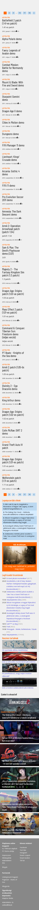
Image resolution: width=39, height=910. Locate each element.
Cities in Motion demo (13, 122)
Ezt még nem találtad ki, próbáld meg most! (20, 567)
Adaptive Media (7, 898)
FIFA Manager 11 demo (13, 145)
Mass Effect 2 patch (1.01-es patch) (12, 310)
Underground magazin (10, 877)
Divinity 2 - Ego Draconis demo (10, 387)
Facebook (23, 847)
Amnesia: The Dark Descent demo (11, 212)
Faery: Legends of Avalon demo (11, 51)
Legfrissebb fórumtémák (12, 575)
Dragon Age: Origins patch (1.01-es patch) (12, 460)
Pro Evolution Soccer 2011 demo (12, 198)
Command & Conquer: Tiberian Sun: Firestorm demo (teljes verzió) (13, 332)
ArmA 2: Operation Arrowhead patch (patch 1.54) (11, 229)
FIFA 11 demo (8, 185)
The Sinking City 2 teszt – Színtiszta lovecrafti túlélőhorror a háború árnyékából (18, 513)
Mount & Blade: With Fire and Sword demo (13, 83)
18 (29, 13)
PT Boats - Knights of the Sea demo (13, 354)
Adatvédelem (6, 860)
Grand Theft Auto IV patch (12, 446)
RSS (3, 863)
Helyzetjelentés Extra (13, 600)
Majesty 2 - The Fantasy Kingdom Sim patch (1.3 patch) (13, 272)
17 (24, 13)
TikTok (22, 860)
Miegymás (6, 886)
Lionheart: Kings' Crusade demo (10, 158)
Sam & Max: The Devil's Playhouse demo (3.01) (11, 250)
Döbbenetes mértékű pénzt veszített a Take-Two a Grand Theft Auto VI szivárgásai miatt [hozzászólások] (20, 594)
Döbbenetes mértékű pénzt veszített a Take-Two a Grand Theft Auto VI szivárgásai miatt (18, 536)
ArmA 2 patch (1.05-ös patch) (13, 368)
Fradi (8, 627)
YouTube (23, 850)
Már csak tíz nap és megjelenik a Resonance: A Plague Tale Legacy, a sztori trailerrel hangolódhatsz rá (18, 506)
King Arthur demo (11, 400)
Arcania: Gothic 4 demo (11, 172)
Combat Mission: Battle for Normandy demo (12, 68)
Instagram (23, 853)
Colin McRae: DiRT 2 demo (12, 431)
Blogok (4, 867)
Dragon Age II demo (12, 111)
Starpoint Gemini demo (10, 98)
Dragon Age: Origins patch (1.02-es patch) (13, 413)
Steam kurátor (25, 858)
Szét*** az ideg (12, 624)
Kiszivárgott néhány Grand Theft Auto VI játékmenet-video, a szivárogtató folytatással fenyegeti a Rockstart (19, 528)
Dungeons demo (10, 134)
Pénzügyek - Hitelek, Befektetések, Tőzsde (21, 629)
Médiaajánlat (6, 858)
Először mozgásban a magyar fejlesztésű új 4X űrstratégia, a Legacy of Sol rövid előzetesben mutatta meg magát (18, 520)
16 (19, 13)
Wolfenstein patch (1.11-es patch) (11, 479)
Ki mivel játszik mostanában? (16, 578)
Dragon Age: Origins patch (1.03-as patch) (13, 292)
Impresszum (6, 855)
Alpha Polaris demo (12, 39)
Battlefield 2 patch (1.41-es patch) (11, 21)
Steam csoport (25, 855)
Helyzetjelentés (11, 635)
